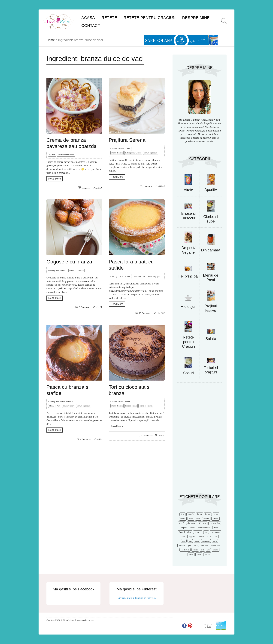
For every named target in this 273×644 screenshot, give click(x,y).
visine (199, 554)
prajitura (182, 545)
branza (182, 519)
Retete (109, 17)
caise (198, 519)
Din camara (210, 250)
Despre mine (196, 17)
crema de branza (204, 528)
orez (183, 541)
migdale (191, 536)
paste (215, 541)
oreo (215, 536)
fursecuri (197, 532)
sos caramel (215, 545)
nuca (209, 536)
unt (208, 550)
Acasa (88, 17)
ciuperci (184, 528)
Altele (188, 190)
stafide (195, 550)
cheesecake (192, 523)
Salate (210, 338)
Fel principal (188, 276)
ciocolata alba (215, 523)
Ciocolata (202, 523)
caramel (215, 519)
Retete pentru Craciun (150, 17)
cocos (192, 528)
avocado (191, 514)
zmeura (207, 554)
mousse (201, 536)
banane (207, 514)
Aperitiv (52, 155)
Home (50, 40)
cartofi (181, 523)
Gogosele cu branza (69, 262)
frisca (216, 528)
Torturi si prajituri (150, 153)
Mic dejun (188, 306)
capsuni (206, 519)
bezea (216, 514)
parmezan (205, 541)
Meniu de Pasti (117, 153)
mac (206, 532)
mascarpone (215, 532)
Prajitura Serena (127, 140)
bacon (199, 514)
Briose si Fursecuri (76, 270)
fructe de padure (185, 532)
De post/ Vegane (188, 250)
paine (197, 541)
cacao (191, 519)
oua (190, 541)
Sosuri (188, 373)
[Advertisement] (199, 436)
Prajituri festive (68, 406)
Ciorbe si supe (210, 218)
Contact (90, 25)
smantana (204, 545)
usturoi (215, 550)
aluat (182, 514)
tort (202, 550)
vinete (191, 554)
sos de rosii (185, 550)
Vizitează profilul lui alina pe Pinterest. (136, 598)
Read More (54, 178)
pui (189, 545)
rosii (195, 545)
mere (183, 536)
